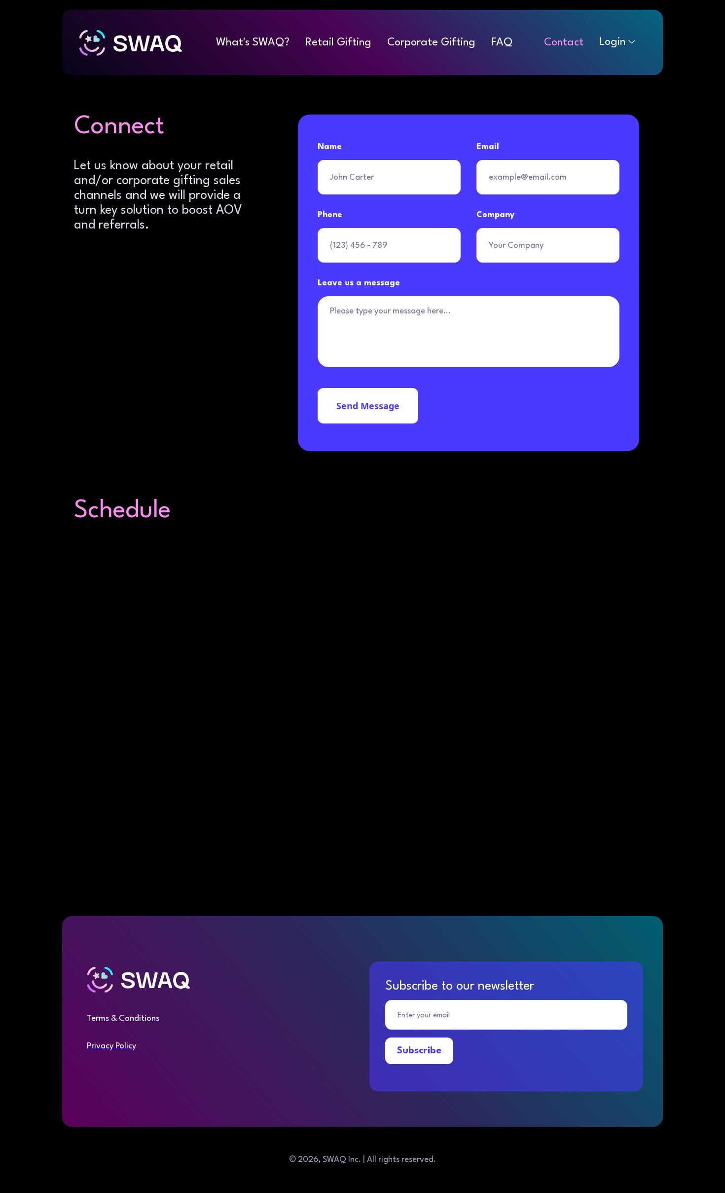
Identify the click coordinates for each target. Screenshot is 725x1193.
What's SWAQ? (253, 42)
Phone (330, 215)
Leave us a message (359, 283)
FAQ (501, 42)
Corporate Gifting (431, 42)
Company (495, 215)
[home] (140, 42)
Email (487, 147)
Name (330, 147)
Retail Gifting (338, 42)
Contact (563, 42)
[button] (617, 42)
